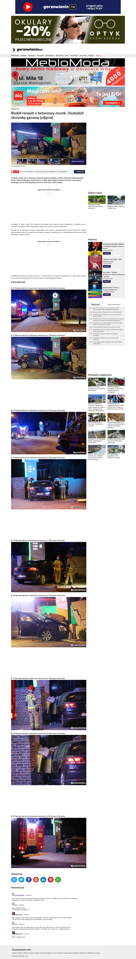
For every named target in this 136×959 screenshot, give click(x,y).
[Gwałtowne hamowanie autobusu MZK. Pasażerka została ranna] (116, 199)
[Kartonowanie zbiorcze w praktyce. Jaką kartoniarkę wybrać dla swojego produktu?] (116, 417)
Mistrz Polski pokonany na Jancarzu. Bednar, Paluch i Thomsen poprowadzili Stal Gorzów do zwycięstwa (106, 308)
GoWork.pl (76, 953)
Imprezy (92, 239)
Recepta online (67, 953)
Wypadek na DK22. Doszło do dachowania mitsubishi (95, 206)
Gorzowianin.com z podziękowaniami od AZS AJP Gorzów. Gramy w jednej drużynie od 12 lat (107, 323)
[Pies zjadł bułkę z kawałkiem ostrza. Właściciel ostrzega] (116, 449)
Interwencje (74, 55)
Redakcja (14, 953)
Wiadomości (15, 55)
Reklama (91, 55)
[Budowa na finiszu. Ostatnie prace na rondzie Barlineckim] (97, 381)
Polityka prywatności (94, 953)
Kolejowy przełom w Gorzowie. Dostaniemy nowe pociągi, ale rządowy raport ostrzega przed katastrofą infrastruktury (108, 319)
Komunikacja (50, 55)
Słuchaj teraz (80, 171)
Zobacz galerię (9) (78, 161)
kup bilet (106, 253)
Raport (98, 55)
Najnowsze (95, 304)
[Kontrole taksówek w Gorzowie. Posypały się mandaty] (97, 417)
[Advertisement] (48, 209)
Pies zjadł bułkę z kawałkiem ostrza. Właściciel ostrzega (114, 455)
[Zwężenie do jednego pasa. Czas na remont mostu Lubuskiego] (116, 434)
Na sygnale (40, 55)
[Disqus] (48, 915)
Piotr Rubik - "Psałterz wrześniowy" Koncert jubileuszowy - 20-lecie (114, 274)
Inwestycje (31, 55)
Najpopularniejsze (113, 304)
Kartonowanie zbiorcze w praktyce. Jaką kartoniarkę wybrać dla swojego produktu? (108, 330)
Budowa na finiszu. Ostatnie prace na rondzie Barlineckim (107, 312)
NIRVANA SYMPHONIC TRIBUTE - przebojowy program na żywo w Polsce (113, 246)
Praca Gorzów (58, 953)
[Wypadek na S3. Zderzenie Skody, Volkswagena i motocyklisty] (97, 434)
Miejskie (23, 55)
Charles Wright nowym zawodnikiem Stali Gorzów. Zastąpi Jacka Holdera (107, 342)
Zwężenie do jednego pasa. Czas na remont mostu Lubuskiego (105, 338)
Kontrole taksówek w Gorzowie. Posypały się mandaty (106, 327)
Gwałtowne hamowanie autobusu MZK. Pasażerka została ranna (116, 206)
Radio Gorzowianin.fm (46, 953)
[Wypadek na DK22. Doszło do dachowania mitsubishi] (97, 199)
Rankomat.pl (83, 953)
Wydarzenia (59, 55)
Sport (67, 55)
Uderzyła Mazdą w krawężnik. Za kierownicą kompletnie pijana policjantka (107, 315)
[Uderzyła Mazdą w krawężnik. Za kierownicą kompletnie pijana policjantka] (116, 381)
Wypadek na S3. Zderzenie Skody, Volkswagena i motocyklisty (105, 334)
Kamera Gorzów (34, 953)
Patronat (26, 953)
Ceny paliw (83, 55)
